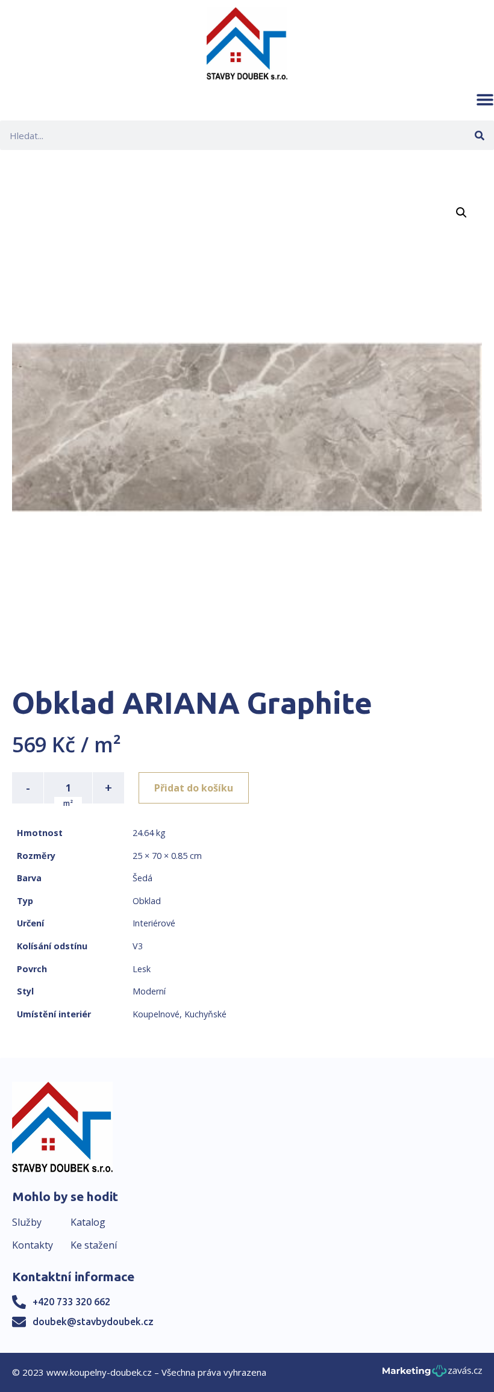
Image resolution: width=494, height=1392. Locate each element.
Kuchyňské (205, 1014)
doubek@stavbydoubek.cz (93, 1321)
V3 (138, 946)
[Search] (479, 135)
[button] (485, 99)
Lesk (142, 969)
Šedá (142, 878)
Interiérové (154, 923)
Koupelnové (156, 1014)
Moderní (149, 991)
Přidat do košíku (193, 787)
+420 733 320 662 (71, 1301)
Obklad (147, 901)
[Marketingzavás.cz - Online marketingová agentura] (432, 1374)
